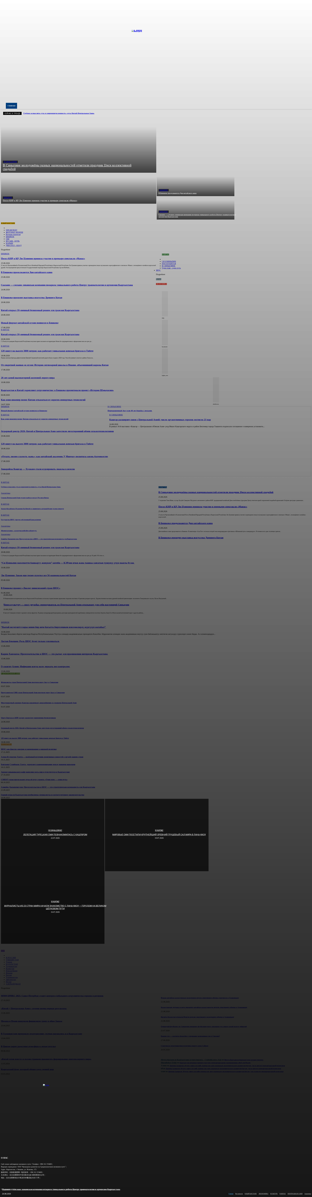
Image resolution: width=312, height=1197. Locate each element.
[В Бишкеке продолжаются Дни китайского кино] (195, 184)
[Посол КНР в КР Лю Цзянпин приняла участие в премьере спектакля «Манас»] (78, 188)
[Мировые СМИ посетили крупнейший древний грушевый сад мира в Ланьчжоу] (156, 835)
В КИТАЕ (159, 830)
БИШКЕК (8, 197)
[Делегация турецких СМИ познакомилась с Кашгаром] (52, 835)
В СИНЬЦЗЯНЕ (10, 162)
